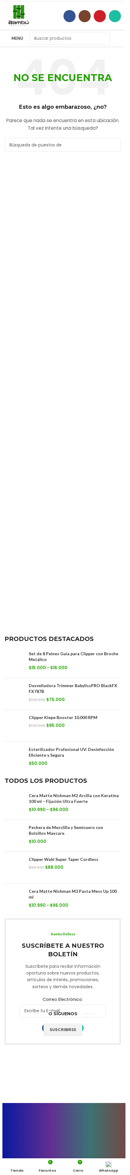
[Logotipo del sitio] (19, 15)
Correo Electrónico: (63, 999)
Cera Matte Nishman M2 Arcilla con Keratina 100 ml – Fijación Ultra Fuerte (74, 798)
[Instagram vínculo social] (85, 16)
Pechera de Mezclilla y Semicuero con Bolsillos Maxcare (66, 830)
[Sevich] (108, 1107)
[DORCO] (78, 1107)
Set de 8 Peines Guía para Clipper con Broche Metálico (73, 656)
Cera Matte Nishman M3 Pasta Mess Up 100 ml (73, 894)
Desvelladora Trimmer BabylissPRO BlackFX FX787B (73, 688)
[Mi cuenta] (118, 38)
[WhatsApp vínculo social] (115, 16)
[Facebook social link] (69, 16)
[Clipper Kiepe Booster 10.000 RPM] (14, 725)
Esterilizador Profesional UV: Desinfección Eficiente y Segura (71, 752)
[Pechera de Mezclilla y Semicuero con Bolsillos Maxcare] (14, 835)
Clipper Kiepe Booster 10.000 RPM (63, 717)
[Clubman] (17, 1107)
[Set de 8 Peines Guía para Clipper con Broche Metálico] (14, 662)
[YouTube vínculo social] (100, 16)
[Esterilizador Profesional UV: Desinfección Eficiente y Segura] (14, 757)
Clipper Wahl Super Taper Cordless (63, 859)
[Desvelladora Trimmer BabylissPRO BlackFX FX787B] (14, 694)
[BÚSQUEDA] (103, 38)
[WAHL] (48, 1107)
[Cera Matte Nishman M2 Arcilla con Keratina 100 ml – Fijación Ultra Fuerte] (14, 804)
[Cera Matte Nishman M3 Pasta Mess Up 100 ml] (14, 899)
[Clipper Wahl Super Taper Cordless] (14, 867)
